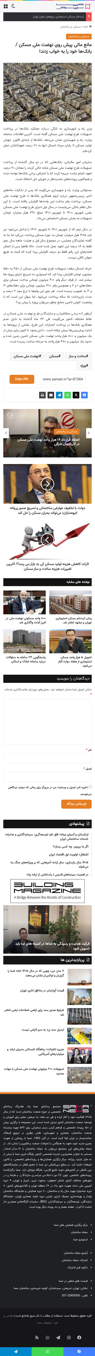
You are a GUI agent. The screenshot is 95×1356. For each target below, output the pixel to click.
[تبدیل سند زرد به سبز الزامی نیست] (79, 1036)
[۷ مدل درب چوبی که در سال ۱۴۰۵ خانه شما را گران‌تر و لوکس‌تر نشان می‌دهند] (79, 977)
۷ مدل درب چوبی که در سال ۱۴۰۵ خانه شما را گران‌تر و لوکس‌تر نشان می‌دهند (36, 973)
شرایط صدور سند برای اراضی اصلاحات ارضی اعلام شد (34, 1012)
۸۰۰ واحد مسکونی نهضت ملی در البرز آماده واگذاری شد (26, 620)
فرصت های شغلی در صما (73, 1281)
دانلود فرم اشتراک (77, 1267)
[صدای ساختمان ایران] (74, 6)
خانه (86, 27)
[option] (47, 433)
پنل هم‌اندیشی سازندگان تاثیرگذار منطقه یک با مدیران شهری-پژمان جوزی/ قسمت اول (47, 946)
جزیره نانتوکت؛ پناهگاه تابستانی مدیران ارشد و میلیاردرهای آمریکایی (35, 1052)
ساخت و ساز (77, 356)
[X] (76, 395)
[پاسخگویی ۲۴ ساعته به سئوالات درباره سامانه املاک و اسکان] (24, 641)
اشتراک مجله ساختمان (75, 1260)
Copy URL (22, 379)
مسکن (53, 356)
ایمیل (87, 769)
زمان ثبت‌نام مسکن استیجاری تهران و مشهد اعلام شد (74, 620)
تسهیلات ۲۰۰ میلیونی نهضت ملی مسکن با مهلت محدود (34, 1071)
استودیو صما (80, 1239)
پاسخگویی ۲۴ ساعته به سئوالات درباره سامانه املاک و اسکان (26, 659)
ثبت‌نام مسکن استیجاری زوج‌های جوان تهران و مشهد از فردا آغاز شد (45, 17)
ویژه (83, 366)
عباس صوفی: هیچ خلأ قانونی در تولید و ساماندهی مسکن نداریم (52, 444)
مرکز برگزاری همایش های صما (71, 1225)
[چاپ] (42, 395)
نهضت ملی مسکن (26, 356)
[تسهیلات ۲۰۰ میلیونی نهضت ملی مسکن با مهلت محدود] (79, 1075)
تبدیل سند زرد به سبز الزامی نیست (43, 1029)
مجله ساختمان (79, 1232)
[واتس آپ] (67, 395)
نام (89, 750)
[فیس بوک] (84, 395)
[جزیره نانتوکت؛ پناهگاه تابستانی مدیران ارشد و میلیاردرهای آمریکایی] (79, 1055)
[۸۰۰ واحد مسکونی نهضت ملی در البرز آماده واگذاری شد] (24, 602)
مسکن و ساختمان (70, 27)
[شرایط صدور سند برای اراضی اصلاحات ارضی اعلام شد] (79, 1016)
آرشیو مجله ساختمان (76, 1253)
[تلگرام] (59, 395)
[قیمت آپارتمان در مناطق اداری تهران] (79, 996)
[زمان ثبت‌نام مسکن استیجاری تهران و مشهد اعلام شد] (70, 602)
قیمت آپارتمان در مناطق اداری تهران (42, 990)
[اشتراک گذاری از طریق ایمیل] (51, 395)
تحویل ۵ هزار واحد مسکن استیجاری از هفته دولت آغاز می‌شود (75, 661)
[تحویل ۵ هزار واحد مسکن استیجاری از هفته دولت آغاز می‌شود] (70, 641)
